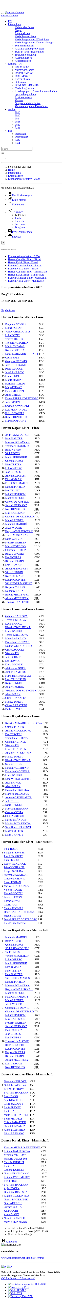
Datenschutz (21, 136)
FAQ (17, 139)
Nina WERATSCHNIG (18, 778)
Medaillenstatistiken (25, 36)
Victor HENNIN (14, 572)
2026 (17, 112)
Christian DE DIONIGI (17, 550)
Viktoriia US (12, 653)
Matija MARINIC (14, 379)
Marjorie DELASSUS (17, 793)
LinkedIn (20, 221)
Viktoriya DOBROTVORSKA (22, 690)
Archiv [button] (11, 109)
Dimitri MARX (13, 479)
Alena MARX (12, 694)
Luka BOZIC (12, 335)
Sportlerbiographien (25, 54)
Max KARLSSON (15, 512)
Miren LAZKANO (15, 638)
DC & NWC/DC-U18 (26, 85)
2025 (17, 115)
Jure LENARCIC (14, 372)
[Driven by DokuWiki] (20, 1296)
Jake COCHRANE (15, 365)
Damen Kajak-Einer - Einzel (23, 268)
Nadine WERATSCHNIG (19, 645)
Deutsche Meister (24, 72)
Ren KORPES (13, 557)
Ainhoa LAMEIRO (15, 671)
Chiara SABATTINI (16, 705)
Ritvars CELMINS (15, 561)
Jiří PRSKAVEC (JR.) (17, 434)
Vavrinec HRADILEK (17, 445)
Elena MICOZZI (14, 664)
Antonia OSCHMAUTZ (18, 797)
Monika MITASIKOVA (18, 823)
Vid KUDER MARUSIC (18, 583)
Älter (17, 127)
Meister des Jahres (24, 27)
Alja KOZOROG (14, 686)
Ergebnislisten (22, 33)
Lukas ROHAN (13, 327)
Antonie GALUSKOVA (18, 752)
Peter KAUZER (14, 438)
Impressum (20, 133)
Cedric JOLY (12, 357)
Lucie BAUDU (13, 631)
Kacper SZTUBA (14, 350)
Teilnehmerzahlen (24, 45)
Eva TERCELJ (13, 734)
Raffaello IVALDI (15, 383)
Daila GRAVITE (14, 709)
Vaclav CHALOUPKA (17, 331)
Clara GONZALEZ (15, 698)
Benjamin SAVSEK (16, 324)
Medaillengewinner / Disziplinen (32, 39)
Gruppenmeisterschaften (27, 103)
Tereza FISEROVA (15, 619)
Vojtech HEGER (14, 339)
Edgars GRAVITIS (15, 579)
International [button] (14, 24)
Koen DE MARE (14, 576)
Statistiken (20, 82)
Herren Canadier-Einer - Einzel (24, 259)
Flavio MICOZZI (14, 391)
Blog (17, 142)
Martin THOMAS (15, 346)
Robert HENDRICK (16, 417)
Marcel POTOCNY (15, 420)
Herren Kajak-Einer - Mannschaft (26, 274)
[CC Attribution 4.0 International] (6, 1266)
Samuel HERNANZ (16, 505)
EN (10, 21)
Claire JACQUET (15, 649)
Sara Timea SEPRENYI (18, 827)
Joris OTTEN (12, 402)
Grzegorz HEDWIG (16, 361)
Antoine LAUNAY (15, 475)
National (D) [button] (15, 63)
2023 (17, 121)
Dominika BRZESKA (17, 790)
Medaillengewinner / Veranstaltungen (34, 42)
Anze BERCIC (13, 394)
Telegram (20, 227)
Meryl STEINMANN (16, 808)
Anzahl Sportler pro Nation (29, 48)
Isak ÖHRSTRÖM (15, 494)
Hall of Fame (22, 66)
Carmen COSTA (14, 812)
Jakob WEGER (13, 527)
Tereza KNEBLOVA (16, 634)
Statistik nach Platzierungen (29, 51)
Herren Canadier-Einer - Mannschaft (27, 271)
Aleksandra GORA (15, 668)
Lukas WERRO (13, 468)
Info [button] (10, 130)
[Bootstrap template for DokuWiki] (27, 1284)
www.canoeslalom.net (13, 1257)
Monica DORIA (14, 701)
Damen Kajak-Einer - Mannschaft (26, 280)
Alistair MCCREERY (17, 598)
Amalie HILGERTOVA (18, 730)
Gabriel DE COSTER (17, 501)
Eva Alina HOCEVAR (17, 642)
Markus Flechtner (35, 1257)
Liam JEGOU (12, 376)
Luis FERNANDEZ (16, 409)
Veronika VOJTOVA (16, 738)
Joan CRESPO (13, 471)
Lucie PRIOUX (13, 623)
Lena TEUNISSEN (15, 679)
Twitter (18, 218)
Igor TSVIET (12, 490)
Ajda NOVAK (13, 782)
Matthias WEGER (15, 497)
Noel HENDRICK (15, 509)
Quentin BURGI (14, 460)
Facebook (20, 224)
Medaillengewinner (25, 88)
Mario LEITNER (14, 520)
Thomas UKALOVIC (17, 602)
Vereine (19, 100)
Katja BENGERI (14, 683)
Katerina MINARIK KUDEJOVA (23, 723)
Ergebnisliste (8, 310)
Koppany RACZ (14, 590)
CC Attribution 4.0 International (18, 1278)
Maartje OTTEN (14, 830)
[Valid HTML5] (17, 1290)
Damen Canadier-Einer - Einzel (24, 265)
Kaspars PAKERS (15, 587)
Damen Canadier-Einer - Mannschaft (27, 277)
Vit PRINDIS (12, 453)
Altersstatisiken (23, 60)
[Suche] (2, 153)
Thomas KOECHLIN (17, 342)
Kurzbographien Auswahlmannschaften (36, 91)
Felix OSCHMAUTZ (16, 483)
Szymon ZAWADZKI (17, 405)
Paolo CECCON (14, 368)
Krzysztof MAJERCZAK (19, 531)
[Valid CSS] (15, 1293)
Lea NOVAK (12, 660)
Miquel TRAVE (13, 387)
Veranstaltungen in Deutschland (31, 106)
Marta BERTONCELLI (18, 675)
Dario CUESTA (14, 538)
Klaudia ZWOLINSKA (18, 627)
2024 (17, 118)
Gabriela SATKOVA (16, 616)
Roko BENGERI (14, 413)
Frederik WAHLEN (15, 542)
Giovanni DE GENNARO (19, 516)
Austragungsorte (23, 57)
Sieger (18, 30)
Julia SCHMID (13, 657)
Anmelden (11, 1241)
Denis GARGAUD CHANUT (21, 353)
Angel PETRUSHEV (16, 568)
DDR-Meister (22, 75)
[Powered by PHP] (18, 1287)
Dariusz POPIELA (15, 486)
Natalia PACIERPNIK (17, 767)
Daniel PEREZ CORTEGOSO (21, 398)
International (14, 172)
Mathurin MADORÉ (16, 524)
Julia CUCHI (12, 801)
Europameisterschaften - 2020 (24, 178)
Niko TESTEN (13, 464)
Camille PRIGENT (15, 726)
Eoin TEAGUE (13, 564)
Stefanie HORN (13, 764)
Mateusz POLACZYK (17, 442)
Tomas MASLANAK (17, 535)
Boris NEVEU (13, 449)
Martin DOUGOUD (16, 457)
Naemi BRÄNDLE (15, 819)
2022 (17, 124)
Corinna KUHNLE (15, 741)
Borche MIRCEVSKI (17, 594)
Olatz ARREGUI (14, 816)
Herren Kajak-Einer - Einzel (23, 262)
